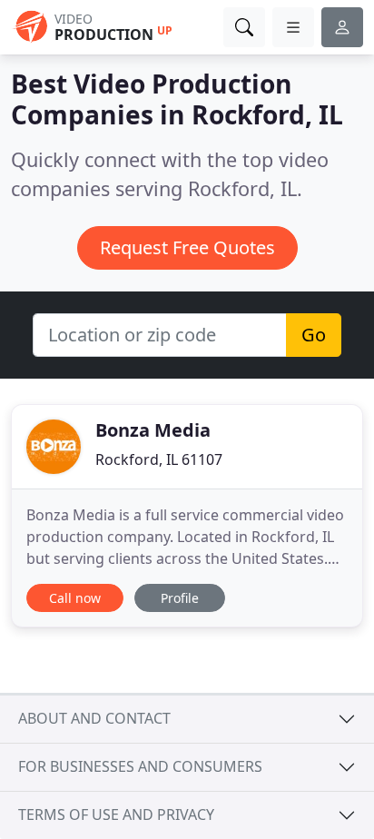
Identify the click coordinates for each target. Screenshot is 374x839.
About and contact (94, 718)
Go (313, 334)
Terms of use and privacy (116, 814)
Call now (75, 598)
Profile (180, 598)
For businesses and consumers (140, 766)
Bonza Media (153, 430)
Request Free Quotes (187, 247)
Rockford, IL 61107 (158, 459)
